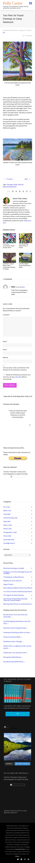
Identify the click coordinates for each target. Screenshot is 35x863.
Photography (10, 532)
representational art (9, 187)
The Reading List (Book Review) (13, 577)
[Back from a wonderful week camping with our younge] (17, 746)
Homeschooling (10, 518)
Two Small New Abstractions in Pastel (23, 245)
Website (5, 358)
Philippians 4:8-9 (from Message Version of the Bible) (17, 572)
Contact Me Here (20, 849)
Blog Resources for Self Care (12, 581)
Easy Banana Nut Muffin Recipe (14, 662)
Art (4, 32)
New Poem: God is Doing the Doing (15, 628)
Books (7, 511)
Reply (23, 287)
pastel (15, 185)
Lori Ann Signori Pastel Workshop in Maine (25, 265)
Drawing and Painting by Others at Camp (17, 632)
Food (6, 514)
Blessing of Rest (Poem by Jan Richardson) (17, 604)
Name (5, 341)
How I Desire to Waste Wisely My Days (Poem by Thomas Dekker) (15, 599)
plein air (20, 185)
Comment (6, 315)
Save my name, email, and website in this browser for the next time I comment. (16, 369)
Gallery (17, 856)
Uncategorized (9, 543)
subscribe (18, 377)
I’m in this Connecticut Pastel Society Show (8, 245)
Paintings (10, 185)
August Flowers (8, 584)
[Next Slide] (30, 424)
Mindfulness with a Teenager (13, 642)
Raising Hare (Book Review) (13, 657)
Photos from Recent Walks (12, 637)
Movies (7, 529)
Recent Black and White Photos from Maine (17, 588)
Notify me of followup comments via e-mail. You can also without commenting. (17, 377)
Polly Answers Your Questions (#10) (15, 653)
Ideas (7, 525)
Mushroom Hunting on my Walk (13, 568)
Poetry (7, 536)
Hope (6, 521)
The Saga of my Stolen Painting (13, 595)
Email (5, 350)
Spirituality (8, 540)
